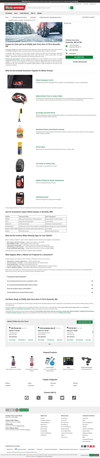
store (16, 417)
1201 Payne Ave (16, 328)
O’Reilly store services (65, 313)
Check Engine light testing (43, 311)
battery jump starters (74, 307)
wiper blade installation (73, 311)
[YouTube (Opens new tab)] (91, 446)
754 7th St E (72, 328)
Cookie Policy (40, 456)
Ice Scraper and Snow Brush (45, 113)
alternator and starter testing (58, 311)
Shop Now (72, 53)
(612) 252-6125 (13, 336)
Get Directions (79, 57)
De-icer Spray (40, 147)
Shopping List (93, 4)
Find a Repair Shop (77, 4)
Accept (91, 455)
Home (6, 17)
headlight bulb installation (87, 311)
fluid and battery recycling (15, 313)
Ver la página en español (88, 17)
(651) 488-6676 (42, 336)
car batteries (85, 307)
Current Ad (85, 4)
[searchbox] (48, 7)
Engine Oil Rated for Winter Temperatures (50, 180)
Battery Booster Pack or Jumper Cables (49, 96)
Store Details (12, 339)
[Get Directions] (67, 23)
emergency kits (9, 309)
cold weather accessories (23, 309)
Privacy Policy (49, 456)
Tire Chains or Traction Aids (45, 164)
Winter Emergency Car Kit (44, 80)
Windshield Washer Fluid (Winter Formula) (50, 129)
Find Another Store (84, 322)
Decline (96, 455)
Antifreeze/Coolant (42, 197)
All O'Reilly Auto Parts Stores (19, 17)
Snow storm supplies (10, 49)
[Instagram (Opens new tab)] (88, 446)
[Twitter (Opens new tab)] (85, 446)
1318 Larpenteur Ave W (47, 328)
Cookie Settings (85, 455)
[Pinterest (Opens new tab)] (93, 446)
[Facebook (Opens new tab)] (82, 446)
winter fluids (64, 307)
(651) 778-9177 (71, 336)
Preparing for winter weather (12, 59)
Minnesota (33, 17)
